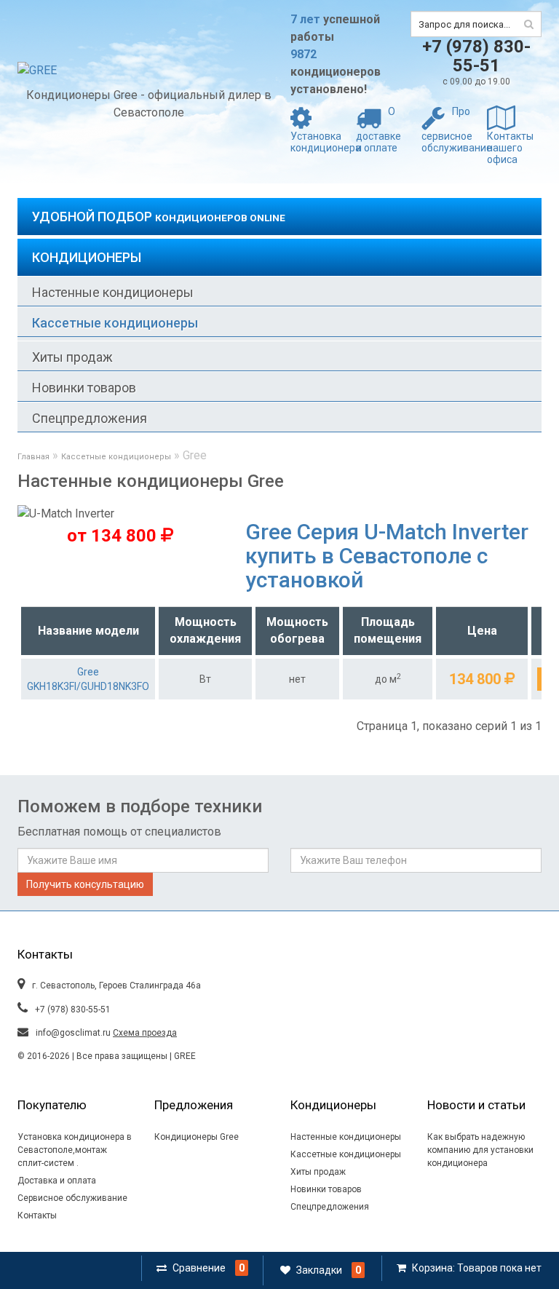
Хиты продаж (72, 357)
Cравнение (199, 1268)
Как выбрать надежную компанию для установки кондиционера (480, 1150)
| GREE (181, 1056)
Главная (33, 456)
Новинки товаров (84, 387)
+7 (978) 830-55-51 (476, 56)
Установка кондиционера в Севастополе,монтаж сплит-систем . (74, 1150)
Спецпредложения (89, 418)
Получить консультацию (85, 884)
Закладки (319, 1270)
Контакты (37, 1215)
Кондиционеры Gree (196, 1137)
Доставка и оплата (56, 1180)
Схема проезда (145, 1033)
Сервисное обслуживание (72, 1198)
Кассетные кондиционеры (115, 322)
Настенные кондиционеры (113, 292)
